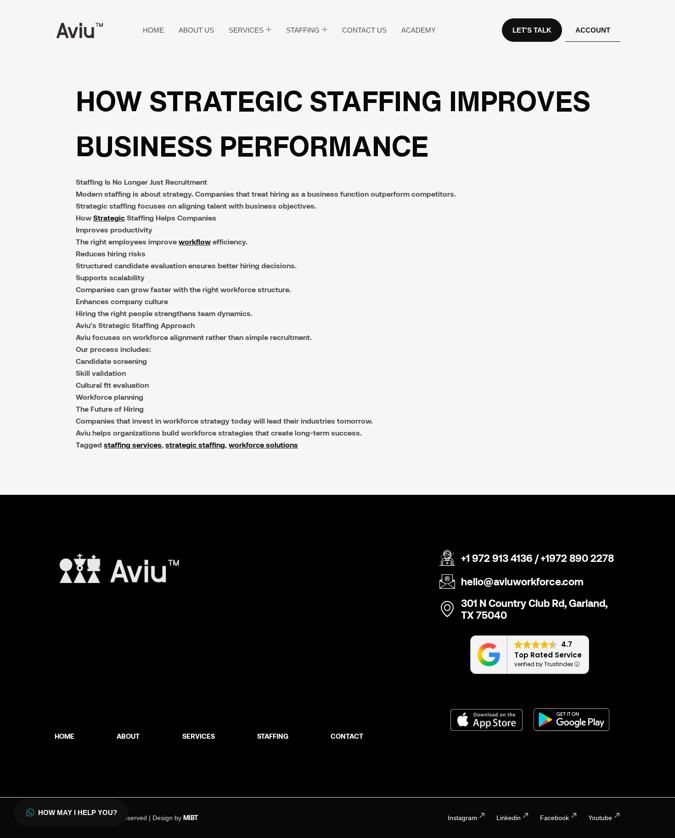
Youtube (600, 817)
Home (153, 30)
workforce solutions (263, 444)
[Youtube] (617, 815)
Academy (418, 30)
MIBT (190, 817)
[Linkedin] (526, 815)
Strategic (109, 217)
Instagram (462, 817)
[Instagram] (482, 815)
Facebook (554, 817)
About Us (196, 30)
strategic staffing (195, 444)
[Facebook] (574, 815)
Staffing (303, 30)
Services (246, 30)
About (128, 736)
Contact (347, 736)
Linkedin (508, 817)
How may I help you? (77, 812)
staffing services (133, 444)
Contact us (364, 30)
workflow (195, 241)
